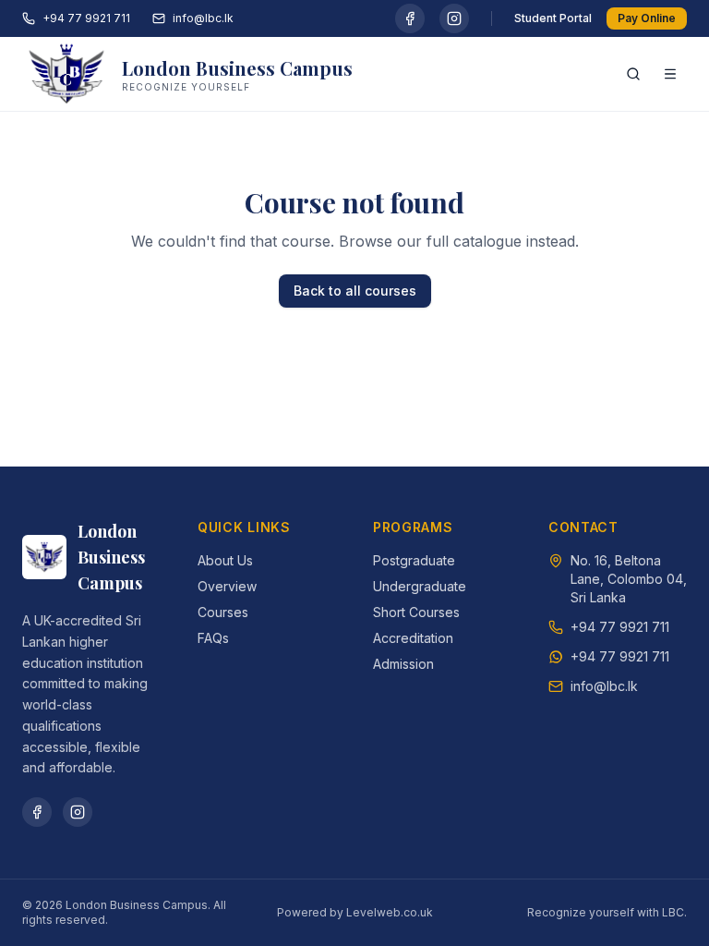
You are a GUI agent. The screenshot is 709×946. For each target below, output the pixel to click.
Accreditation (413, 638)
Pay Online (647, 18)
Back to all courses (355, 290)
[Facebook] (410, 18)
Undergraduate (419, 586)
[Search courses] (633, 74)
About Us (225, 560)
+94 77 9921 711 (86, 18)
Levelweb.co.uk (389, 912)
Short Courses (416, 612)
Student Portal (553, 18)
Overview (227, 586)
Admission (403, 664)
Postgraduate (414, 560)
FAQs (213, 638)
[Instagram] (454, 18)
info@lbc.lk (203, 18)
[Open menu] (670, 74)
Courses (223, 612)
